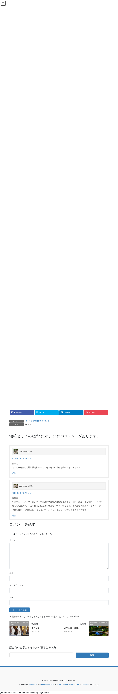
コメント (13, 540)
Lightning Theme (48, 685)
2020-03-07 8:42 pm (21, 493)
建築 (29, 425)
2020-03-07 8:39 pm (21, 458)
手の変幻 (36, 628)
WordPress (33, 685)
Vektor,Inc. (86, 685)
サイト (12, 597)
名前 (11, 573)
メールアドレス (16, 585)
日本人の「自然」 (72, 628)
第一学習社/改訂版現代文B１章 (37, 421)
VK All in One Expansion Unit (68, 685)
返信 (14, 473)
